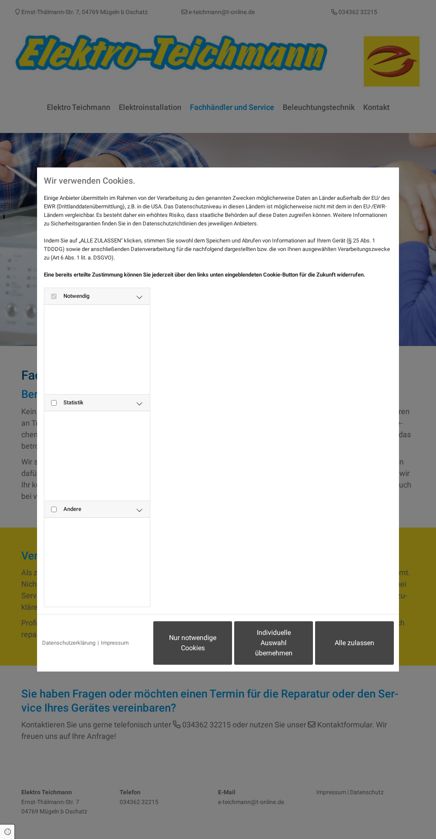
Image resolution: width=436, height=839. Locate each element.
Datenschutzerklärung (68, 643)
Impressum (115, 643)
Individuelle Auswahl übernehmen (274, 643)
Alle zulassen (354, 643)
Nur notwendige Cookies (192, 643)
